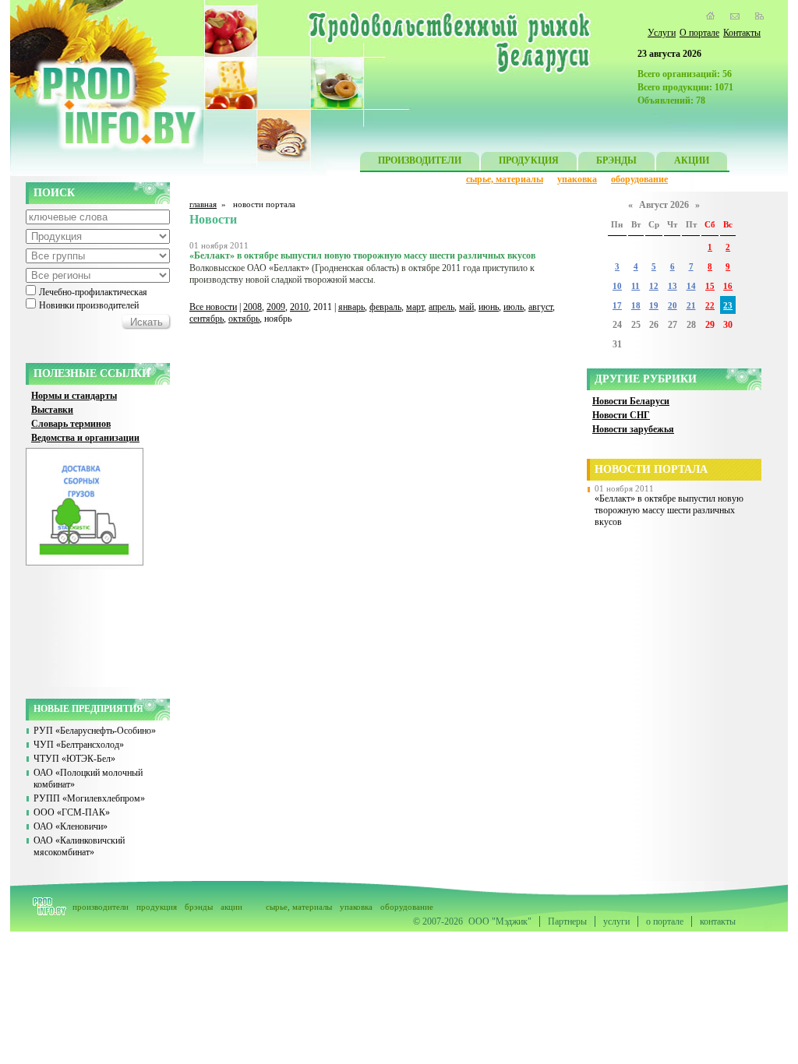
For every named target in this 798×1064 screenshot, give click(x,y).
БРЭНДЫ (616, 160)
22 (710, 305)
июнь (488, 306)
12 (654, 286)
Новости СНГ (621, 415)
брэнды (199, 906)
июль (513, 306)
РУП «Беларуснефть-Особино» (95, 730)
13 (672, 286)
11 (635, 286)
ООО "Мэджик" (499, 921)
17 (617, 305)
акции (231, 906)
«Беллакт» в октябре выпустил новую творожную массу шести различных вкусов (669, 510)
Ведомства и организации (85, 437)
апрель (441, 306)
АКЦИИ (691, 160)
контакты (718, 921)
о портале (664, 921)
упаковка (577, 179)
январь (351, 306)
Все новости (213, 306)
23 (728, 305)
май (466, 306)
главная (203, 204)
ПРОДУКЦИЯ (529, 160)
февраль (385, 306)
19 (654, 305)
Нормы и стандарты (74, 395)
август (540, 306)
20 (672, 305)
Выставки (52, 409)
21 (691, 305)
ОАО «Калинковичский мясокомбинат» (79, 846)
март (415, 306)
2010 (299, 306)
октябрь (244, 318)
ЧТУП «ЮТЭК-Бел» (74, 758)
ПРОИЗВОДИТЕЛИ (419, 160)
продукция (156, 906)
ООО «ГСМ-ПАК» (72, 812)
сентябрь (206, 318)
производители (100, 906)
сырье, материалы (504, 179)
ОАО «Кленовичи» (71, 826)
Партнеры (567, 921)
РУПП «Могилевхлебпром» (89, 798)
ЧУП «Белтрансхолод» (79, 744)
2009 (276, 306)
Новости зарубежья (633, 429)
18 (636, 305)
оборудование (639, 179)
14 (691, 286)
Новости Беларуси (630, 401)
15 (710, 286)
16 (728, 286)
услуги (616, 921)
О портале (699, 32)
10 (617, 286)
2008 (252, 306)
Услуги (662, 32)
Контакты (742, 32)
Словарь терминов (71, 423)
